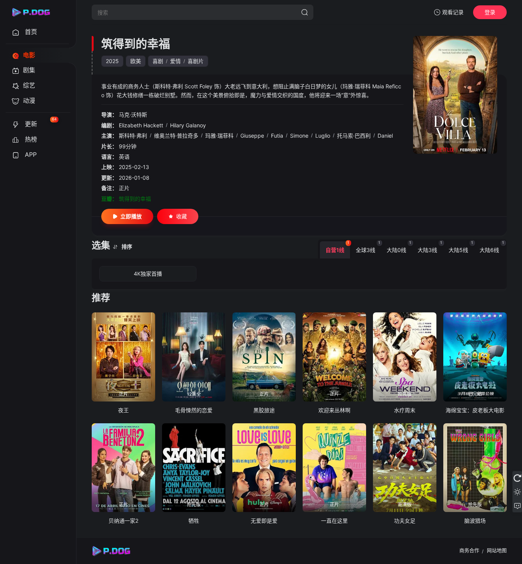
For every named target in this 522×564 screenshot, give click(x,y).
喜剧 (157, 61)
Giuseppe (252, 135)
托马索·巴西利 (354, 135)
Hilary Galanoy (188, 125)
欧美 (135, 61)
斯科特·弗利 (133, 135)
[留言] (517, 505)
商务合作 (469, 550)
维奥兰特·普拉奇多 (176, 135)
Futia (277, 135)
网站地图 (497, 550)
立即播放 (131, 216)
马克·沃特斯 (133, 114)
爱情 (175, 61)
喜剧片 (196, 61)
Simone (299, 135)
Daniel (385, 135)
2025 (112, 61)
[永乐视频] (34, 12)
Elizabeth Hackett (141, 125)
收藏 (181, 216)
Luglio (322, 135)
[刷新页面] (517, 478)
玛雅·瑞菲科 (219, 135)
